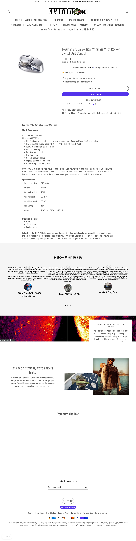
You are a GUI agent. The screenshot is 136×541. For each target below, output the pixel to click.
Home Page (39, 513)
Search (18, 19)
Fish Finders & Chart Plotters (104, 19)
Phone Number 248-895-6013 (82, 29)
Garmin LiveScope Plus (36, 19)
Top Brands (58, 19)
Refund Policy (51, 513)
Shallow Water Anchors (51, 29)
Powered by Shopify (111, 525)
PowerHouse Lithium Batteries (109, 24)
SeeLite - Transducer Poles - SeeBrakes (69, 24)
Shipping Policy (63, 513)
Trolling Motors (77, 19)
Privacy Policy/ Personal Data (82, 513)
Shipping (65, 62)
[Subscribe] (86, 487)
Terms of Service (101, 513)
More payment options (95, 99)
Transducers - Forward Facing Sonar (27, 24)
